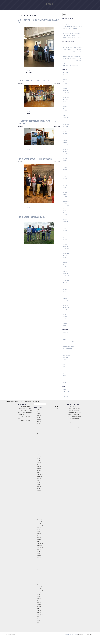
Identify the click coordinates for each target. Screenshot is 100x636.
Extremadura (65, 362)
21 (53, 414)
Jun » (54, 419)
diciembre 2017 (65, 300)
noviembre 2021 (66, 201)
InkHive (92, 634)
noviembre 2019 (66, 248)
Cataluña (64, 360)
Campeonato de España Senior (68, 344)
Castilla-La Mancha (28, 72)
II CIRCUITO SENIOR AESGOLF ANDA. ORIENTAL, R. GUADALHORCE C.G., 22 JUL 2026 (25, 422)
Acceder (64, 389)
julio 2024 (64, 129)
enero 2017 (65, 325)
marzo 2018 (65, 294)
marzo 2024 (65, 138)
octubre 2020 (65, 228)
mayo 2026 (65, 79)
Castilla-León (65, 357)
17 (59, 412)
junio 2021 (64, 212)
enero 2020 (65, 244)
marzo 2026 (65, 83)
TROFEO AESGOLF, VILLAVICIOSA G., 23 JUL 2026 (72, 38)
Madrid (28, 250)
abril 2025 (64, 108)
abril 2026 (64, 81)
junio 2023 (65, 158)
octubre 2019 (65, 251)
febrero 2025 (65, 113)
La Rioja (64, 366)
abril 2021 (64, 217)
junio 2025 (65, 104)
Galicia (64, 364)
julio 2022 (64, 183)
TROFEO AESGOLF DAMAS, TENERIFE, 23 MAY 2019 (35, 158)
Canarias (28, 209)
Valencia (64, 382)
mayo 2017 (65, 316)
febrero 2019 (65, 269)
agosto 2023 (65, 154)
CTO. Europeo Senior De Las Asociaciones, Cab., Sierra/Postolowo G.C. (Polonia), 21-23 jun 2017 (72, 63)
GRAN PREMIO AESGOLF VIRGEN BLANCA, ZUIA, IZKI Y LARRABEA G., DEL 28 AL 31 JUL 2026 (25, 412)
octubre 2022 (65, 176)
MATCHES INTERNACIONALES (68, 371)
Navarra (64, 375)
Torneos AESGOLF (57, 25)
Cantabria (64, 353)
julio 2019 (64, 258)
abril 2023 (64, 163)
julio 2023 (64, 156)
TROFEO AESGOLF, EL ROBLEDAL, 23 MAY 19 (32, 216)
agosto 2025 (65, 99)
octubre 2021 (65, 203)
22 (55, 414)
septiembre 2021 (66, 206)
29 (55, 416)
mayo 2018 (65, 289)
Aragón (64, 337)
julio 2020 (64, 235)
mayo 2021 (65, 215)
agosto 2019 (65, 255)
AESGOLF (50, 4)
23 (57, 414)
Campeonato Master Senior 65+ (69, 346)
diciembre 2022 (66, 172)
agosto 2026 (65, 72)
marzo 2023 (65, 165)
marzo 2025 (65, 111)
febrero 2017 (65, 323)
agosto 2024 (65, 126)
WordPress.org (65, 396)
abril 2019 (64, 264)
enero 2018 (65, 298)
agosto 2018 (65, 282)
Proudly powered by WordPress (71, 634)
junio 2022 (65, 185)
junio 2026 (65, 77)
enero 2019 (65, 271)
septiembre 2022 (66, 178)
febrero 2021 (65, 221)
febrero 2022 (65, 194)
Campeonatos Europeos (67, 348)
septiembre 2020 (66, 230)
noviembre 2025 (66, 93)
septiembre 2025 (66, 97)
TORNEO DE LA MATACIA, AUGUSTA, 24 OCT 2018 (32, 401)
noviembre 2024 (66, 120)
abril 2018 (64, 291)
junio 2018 (64, 287)
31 (59, 416)
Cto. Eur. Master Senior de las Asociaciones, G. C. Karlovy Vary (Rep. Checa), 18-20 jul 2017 (72, 52)
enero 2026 (65, 88)
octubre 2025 (65, 95)
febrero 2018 (65, 296)
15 (55, 412)
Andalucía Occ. (28, 151)
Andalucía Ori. (65, 335)
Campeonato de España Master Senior (70, 341)
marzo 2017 (65, 321)
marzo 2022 (65, 192)
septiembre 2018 (66, 280)
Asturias (28, 113)
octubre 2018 (65, 278)
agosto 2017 (65, 309)
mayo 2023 (65, 160)
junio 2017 (64, 314)
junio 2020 (65, 237)
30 (57, 416)
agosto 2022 (65, 181)
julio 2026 (64, 74)
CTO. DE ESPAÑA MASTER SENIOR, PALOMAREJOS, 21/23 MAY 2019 (38, 21)
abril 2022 (64, 190)
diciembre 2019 (65, 246)
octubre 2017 (65, 305)
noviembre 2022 (66, 174)
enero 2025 (65, 115)
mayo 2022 (65, 187)
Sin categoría (65, 380)
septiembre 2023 (66, 151)
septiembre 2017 (66, 307)
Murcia (64, 373)
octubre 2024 (65, 122)
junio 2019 (64, 260)
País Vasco (65, 378)
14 (53, 412)
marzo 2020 (65, 239)
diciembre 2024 (66, 117)
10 (59, 410)
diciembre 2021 (65, 199)
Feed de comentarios (67, 394)
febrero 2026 (65, 86)
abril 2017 (64, 319)
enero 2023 (65, 169)
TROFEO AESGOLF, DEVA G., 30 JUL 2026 (70, 31)
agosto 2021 (65, 208)
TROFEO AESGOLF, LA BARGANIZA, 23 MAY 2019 (34, 80)
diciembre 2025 (66, 90)
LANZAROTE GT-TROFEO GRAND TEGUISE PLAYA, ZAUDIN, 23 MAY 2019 (38, 122)
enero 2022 (65, 196)
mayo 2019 (65, 262)
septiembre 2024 (66, 124)
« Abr (52, 419)
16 (57, 412)
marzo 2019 (65, 267)
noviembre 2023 (66, 147)
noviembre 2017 (66, 303)
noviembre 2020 (66, 226)
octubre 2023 (65, 149)
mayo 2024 (65, 133)
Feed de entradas (66, 392)
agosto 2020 (65, 233)
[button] (39, 46)
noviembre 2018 (66, 276)
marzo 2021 (65, 219)
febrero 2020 (65, 242)
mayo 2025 (65, 106)
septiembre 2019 (66, 253)
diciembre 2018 (65, 273)
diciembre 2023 (65, 145)
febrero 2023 (65, 167)
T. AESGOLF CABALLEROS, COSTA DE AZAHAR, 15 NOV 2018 (14, 401)
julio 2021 (64, 210)
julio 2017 (64, 312)
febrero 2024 (65, 140)
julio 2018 (64, 285)
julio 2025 (64, 102)
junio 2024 (65, 131)
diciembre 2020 (66, 224)
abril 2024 (64, 135)
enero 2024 (65, 142)
